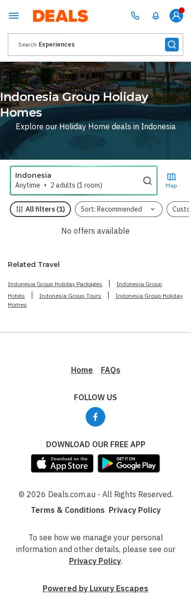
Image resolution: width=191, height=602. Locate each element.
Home (82, 370)
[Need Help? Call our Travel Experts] (135, 16)
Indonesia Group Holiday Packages (55, 284)
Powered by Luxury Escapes (95, 588)
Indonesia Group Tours (70, 295)
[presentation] (95, 44)
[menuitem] (156, 15)
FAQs (110, 370)
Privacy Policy (135, 510)
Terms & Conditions (68, 510)
